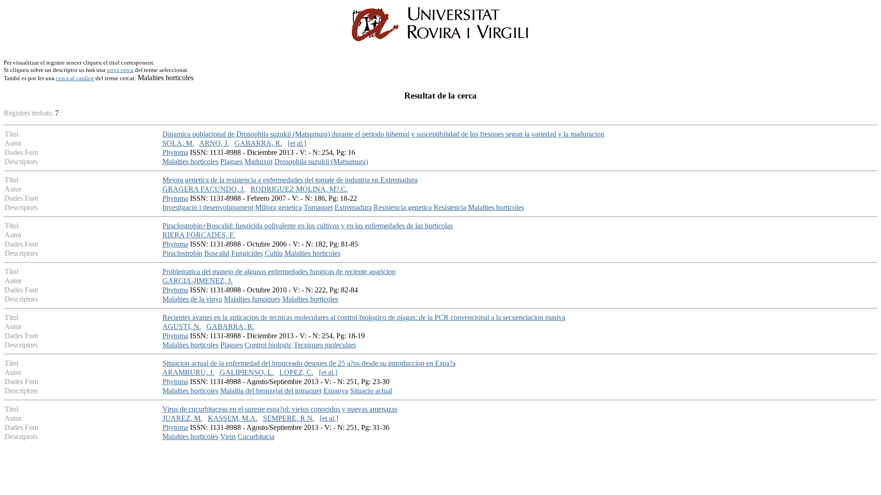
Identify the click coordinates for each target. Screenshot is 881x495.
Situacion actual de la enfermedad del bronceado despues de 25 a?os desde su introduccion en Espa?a (309, 363)
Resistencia (450, 207)
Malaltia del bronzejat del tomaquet (271, 391)
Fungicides (247, 253)
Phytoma (175, 152)
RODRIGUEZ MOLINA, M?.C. (299, 189)
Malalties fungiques (252, 299)
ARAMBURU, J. (188, 372)
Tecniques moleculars (325, 345)
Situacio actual (371, 391)
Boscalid (216, 253)
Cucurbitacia (256, 436)
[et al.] (297, 143)
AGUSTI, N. (181, 326)
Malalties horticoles (190, 161)
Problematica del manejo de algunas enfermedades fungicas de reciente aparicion (279, 271)
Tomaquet (318, 207)
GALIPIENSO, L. (247, 372)
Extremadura (353, 207)
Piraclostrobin (182, 253)
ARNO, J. (214, 143)
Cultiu (274, 253)
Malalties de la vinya (192, 299)
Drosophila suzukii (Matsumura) (321, 161)
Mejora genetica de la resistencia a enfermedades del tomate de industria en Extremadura (290, 180)
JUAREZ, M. (182, 418)
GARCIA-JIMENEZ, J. (197, 281)
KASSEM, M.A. (232, 418)
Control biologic (268, 345)
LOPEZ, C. (296, 372)
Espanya (335, 391)
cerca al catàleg (75, 78)
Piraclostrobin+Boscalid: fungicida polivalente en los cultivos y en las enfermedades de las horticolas (307, 226)
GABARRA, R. (258, 143)
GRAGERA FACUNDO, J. (203, 189)
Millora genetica (278, 207)
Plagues (231, 161)
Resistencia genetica (403, 207)
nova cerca (120, 69)
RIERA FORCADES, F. (198, 235)
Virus (228, 436)
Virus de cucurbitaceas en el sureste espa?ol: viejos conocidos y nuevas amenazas (279, 409)
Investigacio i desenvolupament (207, 207)
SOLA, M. (178, 143)
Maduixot (259, 161)
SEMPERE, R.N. (288, 418)
